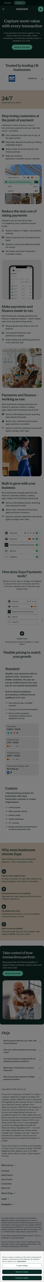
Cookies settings (22, 1265)
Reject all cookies (22, 1272)
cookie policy (21, 1261)
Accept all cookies (21, 1278)
